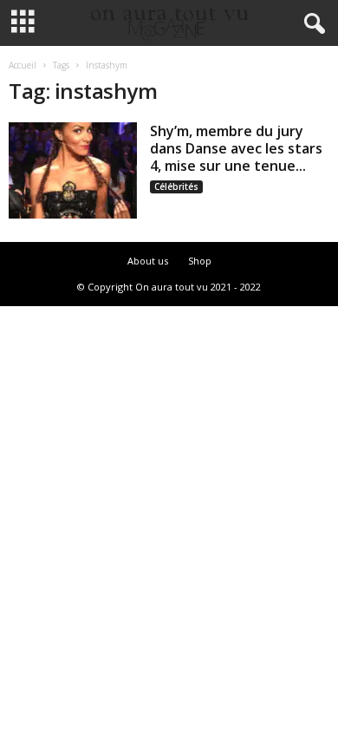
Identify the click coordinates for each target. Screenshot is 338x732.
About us (147, 260)
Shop (199, 260)
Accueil (22, 65)
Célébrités (176, 186)
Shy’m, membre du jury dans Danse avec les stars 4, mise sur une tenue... (236, 148)
